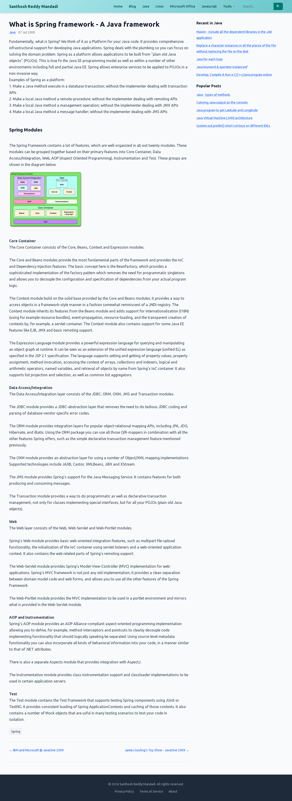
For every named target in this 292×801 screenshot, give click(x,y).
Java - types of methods (213, 95)
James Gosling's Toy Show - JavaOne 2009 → (157, 750)
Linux (160, 6)
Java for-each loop (209, 59)
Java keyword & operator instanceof (222, 67)
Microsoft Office (182, 6)
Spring (15, 731)
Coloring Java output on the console (222, 102)
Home (118, 6)
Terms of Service (151, 791)
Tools (227, 6)
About (173, 791)
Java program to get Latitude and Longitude (227, 110)
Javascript (209, 6)
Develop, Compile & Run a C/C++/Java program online (234, 75)
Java (145, 6)
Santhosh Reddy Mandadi (33, 6)
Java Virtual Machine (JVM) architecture (224, 118)
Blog (132, 6)
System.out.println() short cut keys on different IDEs (233, 126)
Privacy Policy (124, 791)
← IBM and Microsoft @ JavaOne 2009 (36, 750)
